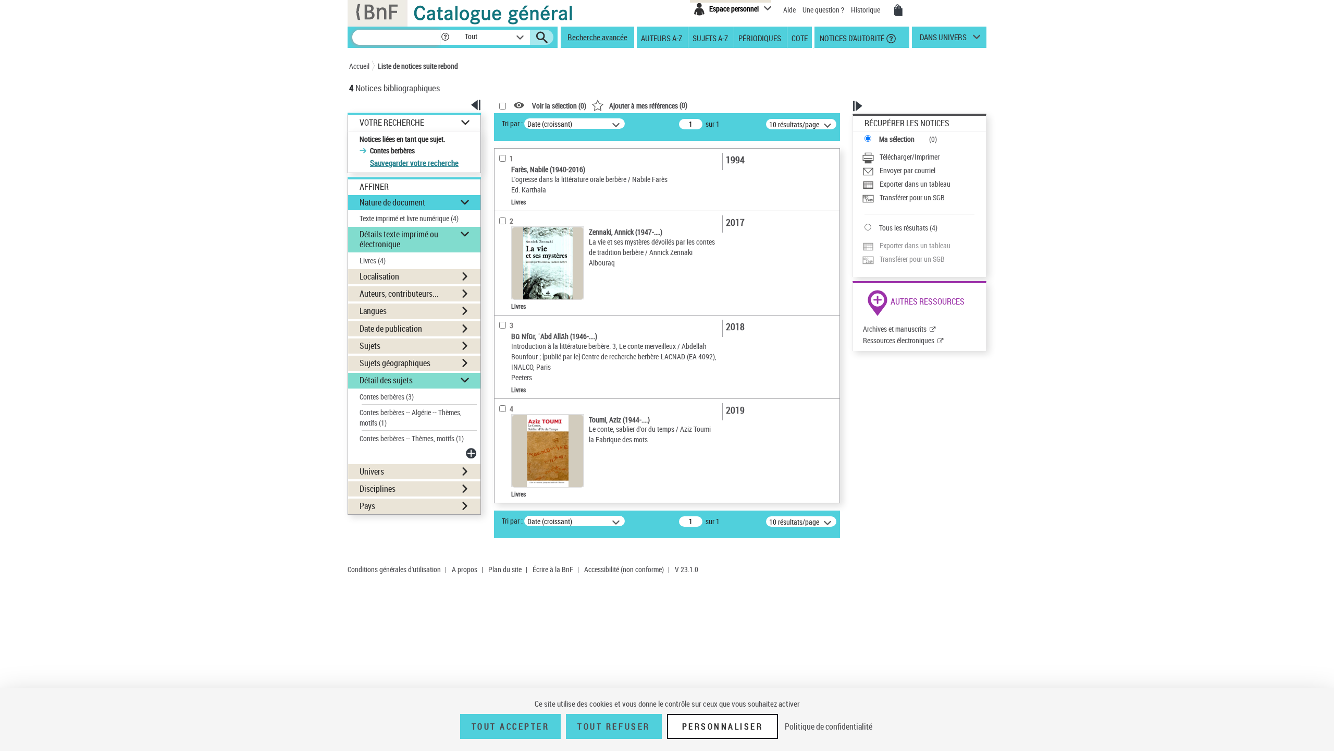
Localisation (379, 276)
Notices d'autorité (851, 37)
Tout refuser (613, 726)
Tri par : (512, 123)
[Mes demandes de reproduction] (898, 10)
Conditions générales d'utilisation (394, 569)
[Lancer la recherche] (542, 37)
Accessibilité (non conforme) (624, 569)
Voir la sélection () (559, 106)
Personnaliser (722, 726)
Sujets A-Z (710, 37)
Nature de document (392, 202)
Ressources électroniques (898, 340)
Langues (373, 311)
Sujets (370, 346)
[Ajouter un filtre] (472, 453)
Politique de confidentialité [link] (828, 726)
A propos (464, 569)
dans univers (943, 39)
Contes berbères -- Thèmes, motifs (412, 438)
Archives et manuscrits (895, 329)
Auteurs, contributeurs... (399, 293)
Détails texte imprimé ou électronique (399, 239)
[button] (445, 37)
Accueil (359, 66)
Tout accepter (511, 726)
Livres (373, 260)
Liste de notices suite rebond (418, 66)
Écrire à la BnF (553, 569)
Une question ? (824, 10)
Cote (800, 37)
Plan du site (505, 569)
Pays (367, 506)
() (648, 105)
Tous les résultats (903, 228)
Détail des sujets (386, 380)
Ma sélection (897, 139)
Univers (372, 471)
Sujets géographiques (395, 363)
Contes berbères (387, 397)
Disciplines (378, 488)
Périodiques (759, 37)
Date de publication (391, 328)
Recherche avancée (597, 37)
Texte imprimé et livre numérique (409, 218)
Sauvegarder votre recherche (414, 163)
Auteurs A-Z (661, 37)
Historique (866, 10)
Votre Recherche (392, 122)
